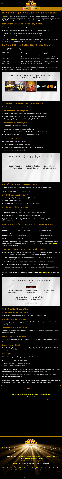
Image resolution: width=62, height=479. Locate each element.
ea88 (52, 468)
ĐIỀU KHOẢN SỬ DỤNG (42, 456)
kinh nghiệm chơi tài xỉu (45, 272)
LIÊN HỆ (51, 456)
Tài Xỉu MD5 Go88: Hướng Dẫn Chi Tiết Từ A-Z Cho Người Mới (31, 394)
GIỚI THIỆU (18, 456)
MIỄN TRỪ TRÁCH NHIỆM (35, 458)
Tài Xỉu (4, 448)
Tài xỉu (4, 16)
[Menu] (2, 3)
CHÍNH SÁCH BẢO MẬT (28, 456)
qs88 (2, 468)
